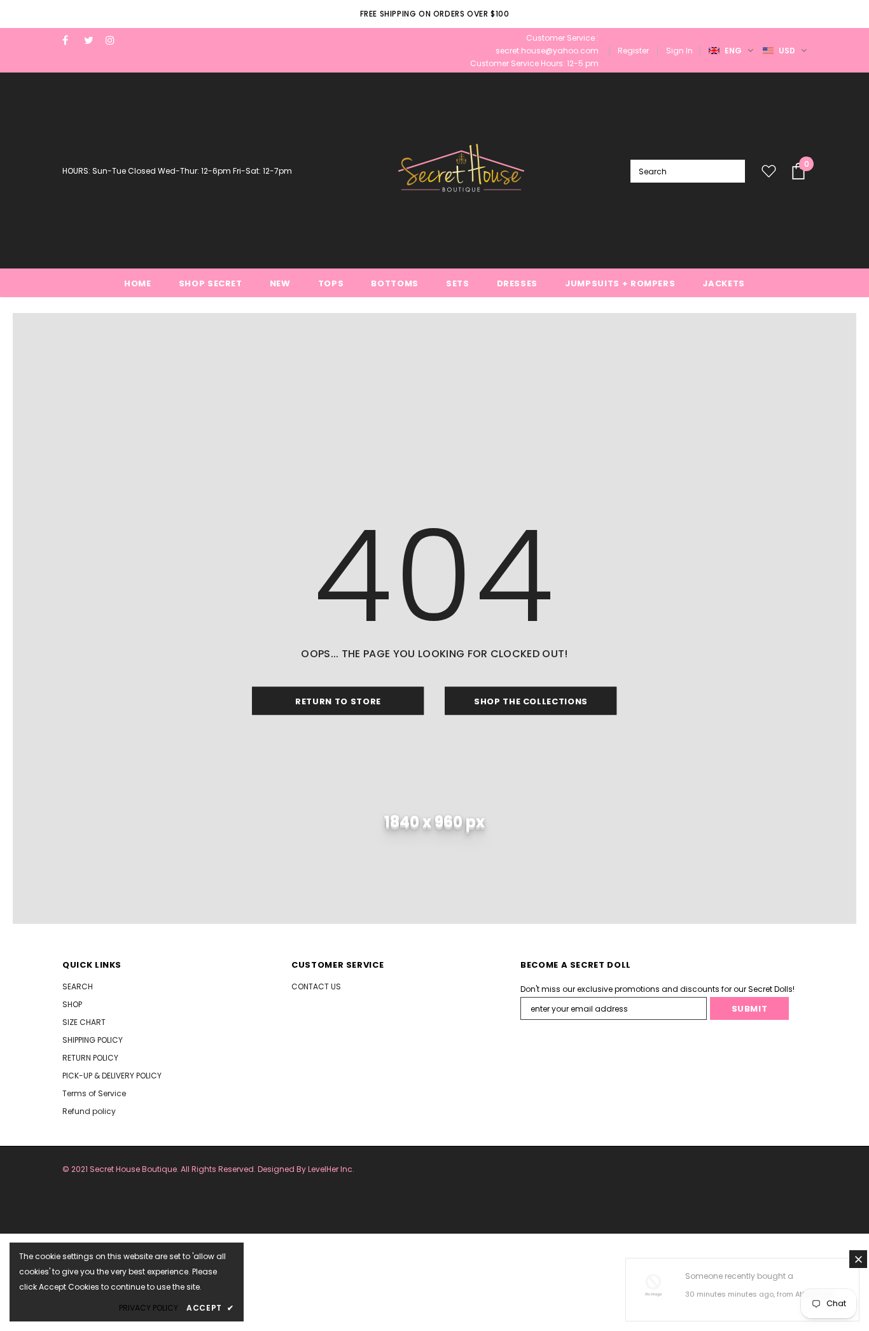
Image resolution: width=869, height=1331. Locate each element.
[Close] (858, 1259)
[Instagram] (114, 40)
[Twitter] (92, 40)
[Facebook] (70, 40)
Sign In (679, 50)
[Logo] (461, 171)
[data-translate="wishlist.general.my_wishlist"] (765, 171)
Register (633, 50)
